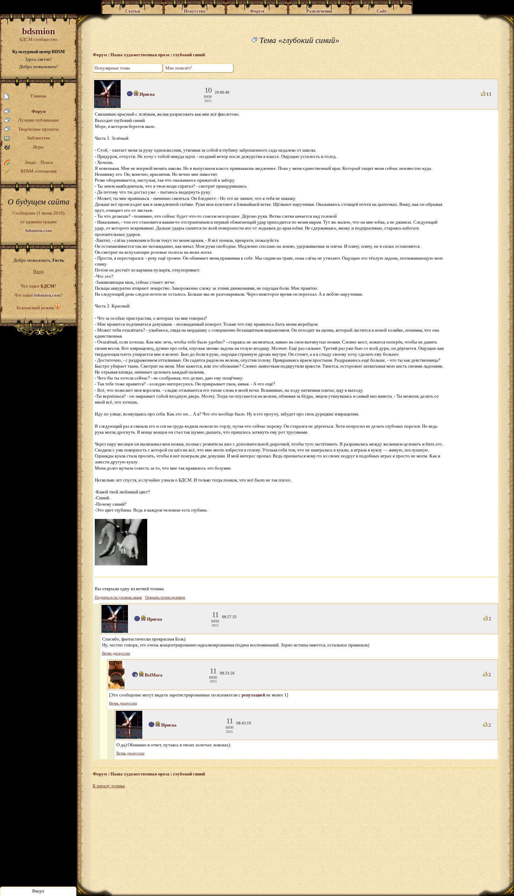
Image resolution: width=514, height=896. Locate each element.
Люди (30, 162)
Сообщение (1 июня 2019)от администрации (38, 221)
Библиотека (38, 137)
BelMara (154, 675)
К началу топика (109, 785)
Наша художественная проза (140, 54)
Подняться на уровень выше (118, 597)
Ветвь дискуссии (116, 653)
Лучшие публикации (38, 120)
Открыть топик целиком (165, 597)
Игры (38, 147)
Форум (38, 111)
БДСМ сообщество (38, 34)
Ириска (147, 94)
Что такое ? (38, 286)
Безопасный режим (35, 307)
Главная (38, 96)
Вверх (38, 891)
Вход (38, 271)
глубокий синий (189, 54)
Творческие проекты (38, 129)
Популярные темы (112, 68)
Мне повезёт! (178, 68)
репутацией (253, 695)
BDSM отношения (39, 171)
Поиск (47, 162)
